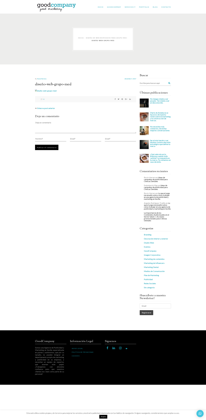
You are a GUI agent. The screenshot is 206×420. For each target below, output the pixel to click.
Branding (147, 234)
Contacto (166, 7)
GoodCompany (114, 7)
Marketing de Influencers (154, 263)
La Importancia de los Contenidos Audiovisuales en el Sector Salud (156, 215)
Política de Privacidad (82, 352)
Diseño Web (149, 243)
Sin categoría (149, 287)
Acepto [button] (103, 417)
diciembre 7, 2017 (130, 79)
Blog (155, 7)
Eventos (147, 247)
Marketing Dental (151, 267)
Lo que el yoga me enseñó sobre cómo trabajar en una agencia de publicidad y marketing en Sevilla (157, 196)
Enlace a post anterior (46, 108)
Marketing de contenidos (154, 259)
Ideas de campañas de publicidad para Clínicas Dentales (156, 179)
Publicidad (148, 279)
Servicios (129, 7)
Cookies (76, 356)
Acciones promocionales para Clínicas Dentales (155, 219)
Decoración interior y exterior (156, 239)
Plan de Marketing (151, 275)
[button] (200, 413)
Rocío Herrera (41, 79)
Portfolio (144, 7)
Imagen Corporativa (152, 255)
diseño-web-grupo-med (53, 84)
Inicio (100, 7)
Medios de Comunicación (154, 271)
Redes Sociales (150, 283)
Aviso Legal (77, 348)
